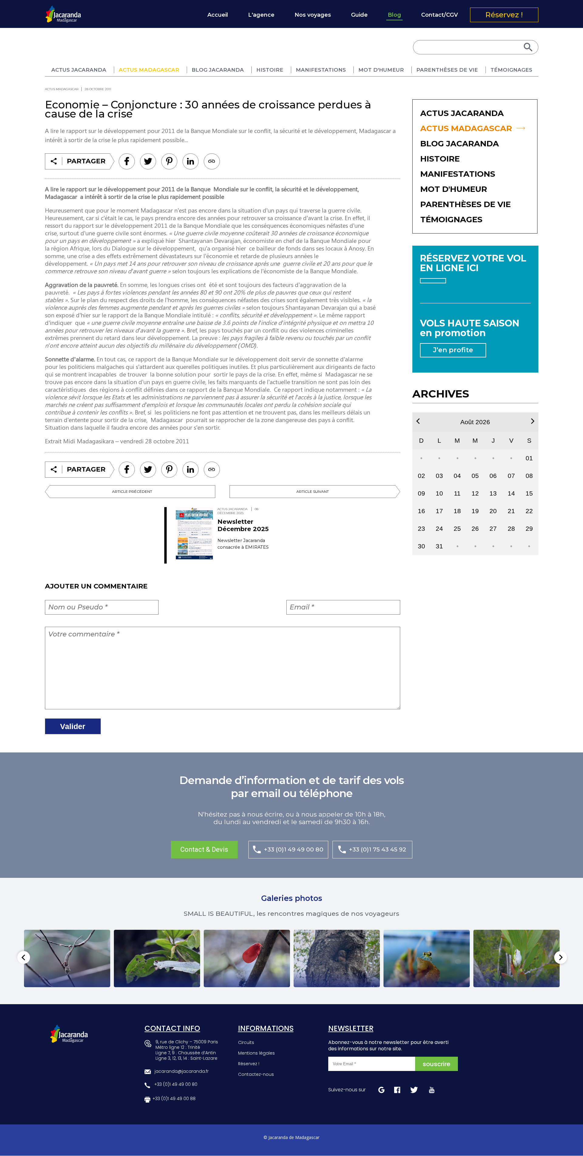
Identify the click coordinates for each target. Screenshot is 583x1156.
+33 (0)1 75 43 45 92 (377, 849)
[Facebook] (127, 161)
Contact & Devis (204, 849)
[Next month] (532, 421)
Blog (394, 15)
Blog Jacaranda (218, 70)
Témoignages (511, 70)
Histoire (269, 70)
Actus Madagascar (149, 70)
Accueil (217, 15)
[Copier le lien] (212, 161)
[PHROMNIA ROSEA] (247, 958)
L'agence (261, 15)
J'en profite (453, 350)
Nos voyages (313, 15)
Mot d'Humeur (381, 70)
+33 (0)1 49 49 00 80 (293, 849)
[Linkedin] (169, 161)
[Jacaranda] (63, 9)
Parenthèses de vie (447, 70)
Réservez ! (504, 14)
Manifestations (321, 70)
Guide (359, 15)
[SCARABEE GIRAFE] (157, 958)
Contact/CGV (439, 15)
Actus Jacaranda (78, 70)
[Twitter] (148, 161)
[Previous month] (418, 421)
